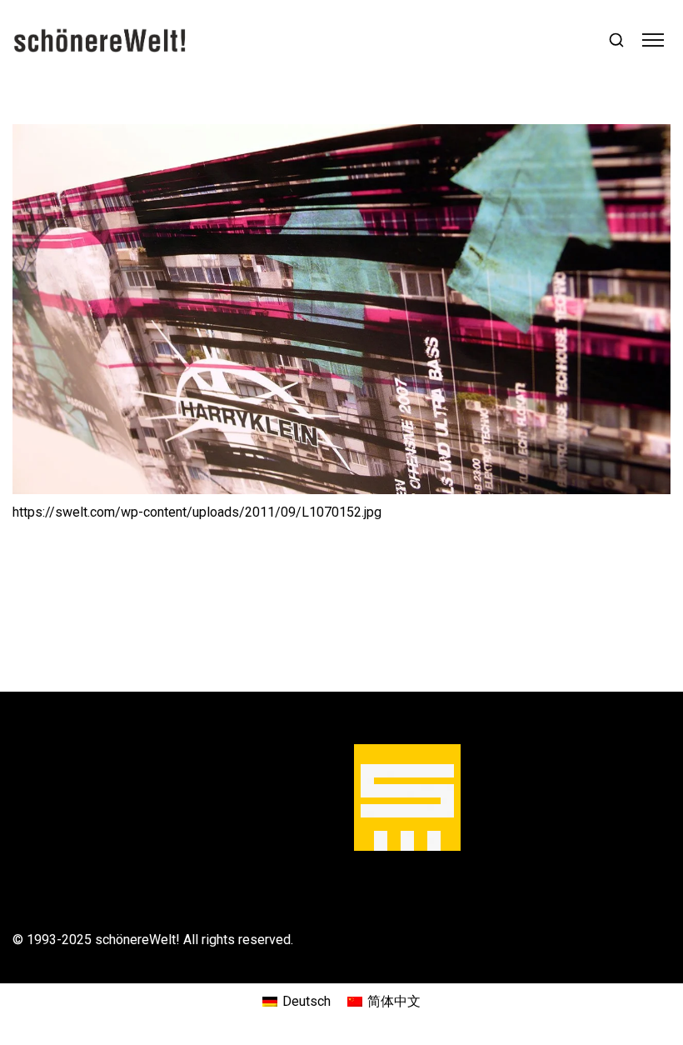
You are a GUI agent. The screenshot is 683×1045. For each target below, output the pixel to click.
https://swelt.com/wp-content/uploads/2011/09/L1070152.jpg (196, 512)
